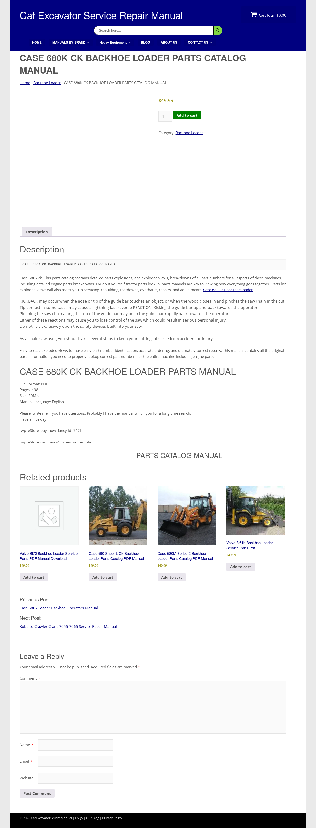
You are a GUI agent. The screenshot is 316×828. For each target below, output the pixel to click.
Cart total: (272, 15)
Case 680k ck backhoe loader (228, 289)
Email (26, 761)
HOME (37, 42)
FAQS (79, 818)
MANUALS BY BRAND (68, 42)
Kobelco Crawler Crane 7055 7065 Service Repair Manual (68, 626)
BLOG (145, 42)
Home (25, 82)
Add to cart (187, 115)
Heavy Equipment (113, 42)
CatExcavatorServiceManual (51, 818)
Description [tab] (37, 231)
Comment (30, 678)
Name (26, 744)
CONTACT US (198, 42)
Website (26, 777)
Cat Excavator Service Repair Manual (101, 15)
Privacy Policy (112, 818)
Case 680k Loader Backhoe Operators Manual (59, 607)
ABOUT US (169, 42)
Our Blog (92, 818)
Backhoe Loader (47, 82)
